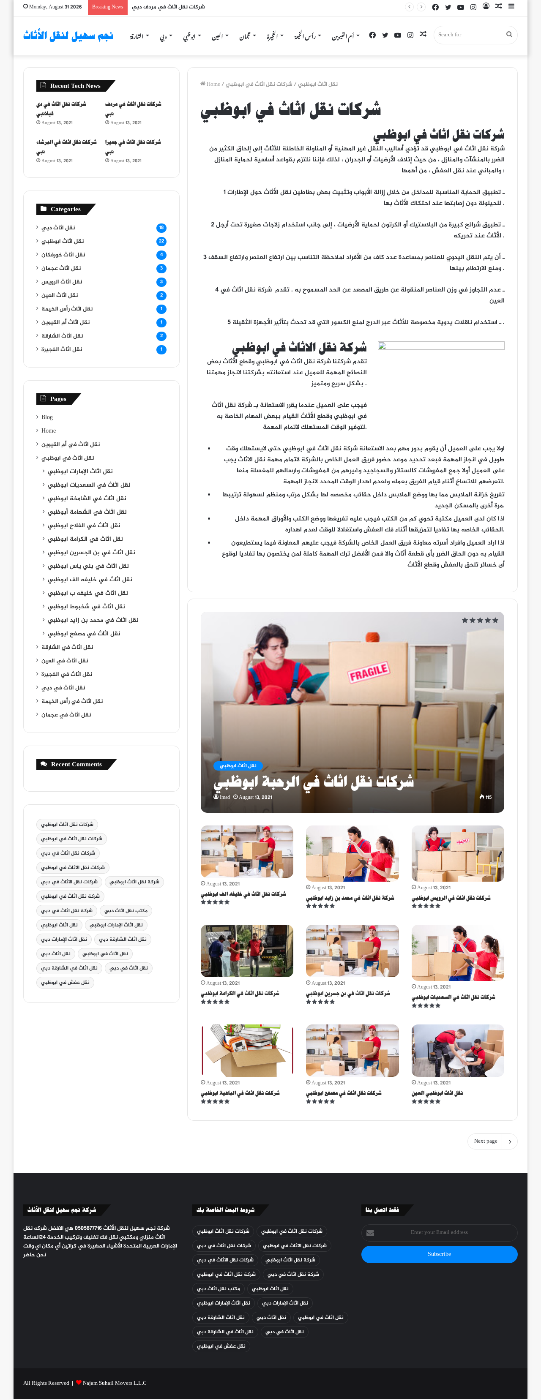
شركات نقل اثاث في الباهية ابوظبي (240, 1093)
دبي (163, 35)
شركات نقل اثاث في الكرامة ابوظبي (240, 993)
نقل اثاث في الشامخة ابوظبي (87, 499)
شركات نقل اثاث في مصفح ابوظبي (344, 1093)
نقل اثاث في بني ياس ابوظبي (88, 566)
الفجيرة (272, 35)
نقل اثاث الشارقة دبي (123, 939)
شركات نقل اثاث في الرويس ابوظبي (451, 898)
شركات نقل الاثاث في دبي (69, 882)
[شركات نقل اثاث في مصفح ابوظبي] (352, 1050)
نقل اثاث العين (59, 295)
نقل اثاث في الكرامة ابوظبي (85, 539)
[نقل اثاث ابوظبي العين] (458, 1050)
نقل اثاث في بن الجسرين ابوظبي (91, 553)
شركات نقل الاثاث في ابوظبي (73, 867)
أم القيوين (343, 35)
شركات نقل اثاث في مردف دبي (168, 7)
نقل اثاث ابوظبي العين (437, 1093)
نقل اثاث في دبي (63, 688)
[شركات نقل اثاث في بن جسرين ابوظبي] (352, 951)
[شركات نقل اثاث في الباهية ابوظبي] (247, 1050)
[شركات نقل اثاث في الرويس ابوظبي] (458, 853)
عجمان (245, 35)
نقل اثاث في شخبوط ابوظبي (86, 607)
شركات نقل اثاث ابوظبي (67, 824)
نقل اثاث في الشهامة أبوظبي (87, 512)
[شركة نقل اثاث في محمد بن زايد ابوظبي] (352, 853)
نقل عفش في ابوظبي (65, 982)
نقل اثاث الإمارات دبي (64, 939)
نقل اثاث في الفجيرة (66, 674)
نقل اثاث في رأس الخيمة (72, 701)
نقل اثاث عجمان (61, 268)
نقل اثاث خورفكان (63, 255)
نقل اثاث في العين (64, 661)
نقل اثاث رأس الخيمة (67, 309)
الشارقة (137, 35)
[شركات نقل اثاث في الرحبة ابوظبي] (353, 712)
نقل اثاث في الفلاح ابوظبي (84, 526)
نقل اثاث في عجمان (66, 715)
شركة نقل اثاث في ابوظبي (70, 896)
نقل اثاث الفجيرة (61, 349)
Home (212, 84)
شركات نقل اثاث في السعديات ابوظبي (453, 997)
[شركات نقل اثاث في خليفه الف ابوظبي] (247, 851)
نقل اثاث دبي (58, 228)
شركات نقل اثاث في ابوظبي (71, 839)
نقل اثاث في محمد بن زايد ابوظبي (93, 621)
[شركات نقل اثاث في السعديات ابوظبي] (458, 953)
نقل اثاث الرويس (61, 282)
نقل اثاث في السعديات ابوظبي (89, 485)
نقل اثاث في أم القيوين (70, 444)
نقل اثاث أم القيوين (65, 322)
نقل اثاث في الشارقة (67, 647)
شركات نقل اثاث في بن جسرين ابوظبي (348, 993)
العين (217, 35)
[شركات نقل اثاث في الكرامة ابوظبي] (247, 951)
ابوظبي (189, 35)
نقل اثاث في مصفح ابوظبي (84, 634)
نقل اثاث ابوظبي (318, 84)
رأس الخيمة (305, 35)
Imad (225, 797)
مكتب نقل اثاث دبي (126, 911)
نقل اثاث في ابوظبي (67, 458)
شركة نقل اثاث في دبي (67, 911)
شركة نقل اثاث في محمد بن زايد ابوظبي (350, 898)
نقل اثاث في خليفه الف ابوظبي (90, 580)
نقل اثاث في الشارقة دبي (69, 968)
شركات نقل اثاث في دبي (68, 853)
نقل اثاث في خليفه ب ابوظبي (88, 593)
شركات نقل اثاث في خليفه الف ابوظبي (243, 894)
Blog (47, 417)
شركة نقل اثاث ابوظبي (134, 882)
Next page (485, 1141)
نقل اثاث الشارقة (62, 336)
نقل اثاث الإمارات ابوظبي (80, 472)
